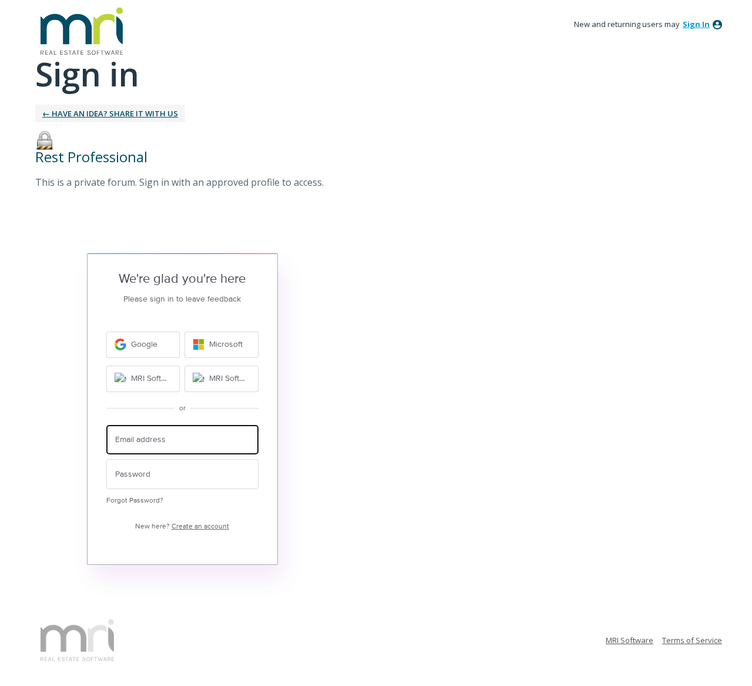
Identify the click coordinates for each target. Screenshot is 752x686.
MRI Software (629, 640)
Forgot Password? (134, 500)
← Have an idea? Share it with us (110, 113)
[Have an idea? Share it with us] (82, 31)
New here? (182, 526)
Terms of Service (692, 640)
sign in (696, 24)
